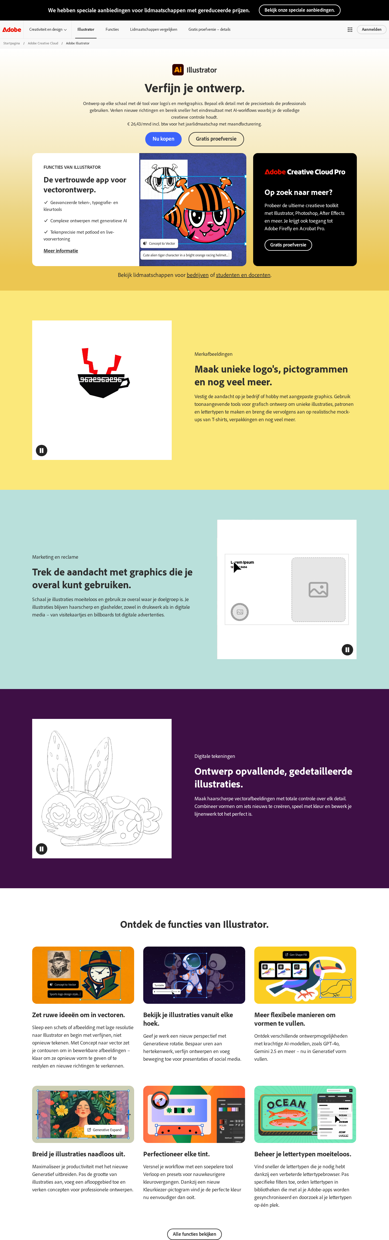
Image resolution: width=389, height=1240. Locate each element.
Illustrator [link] (85, 29)
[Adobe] (11, 29)
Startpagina (11, 43)
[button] (350, 29)
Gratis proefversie (216, 138)
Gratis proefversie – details (209, 29)
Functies (112, 29)
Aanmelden (372, 29)
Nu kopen (163, 138)
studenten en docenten (243, 275)
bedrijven (198, 275)
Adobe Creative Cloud (43, 43)
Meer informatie (61, 251)
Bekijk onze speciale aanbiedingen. (300, 10)
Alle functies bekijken (194, 1234)
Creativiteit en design (45, 29)
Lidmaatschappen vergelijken (153, 29)
